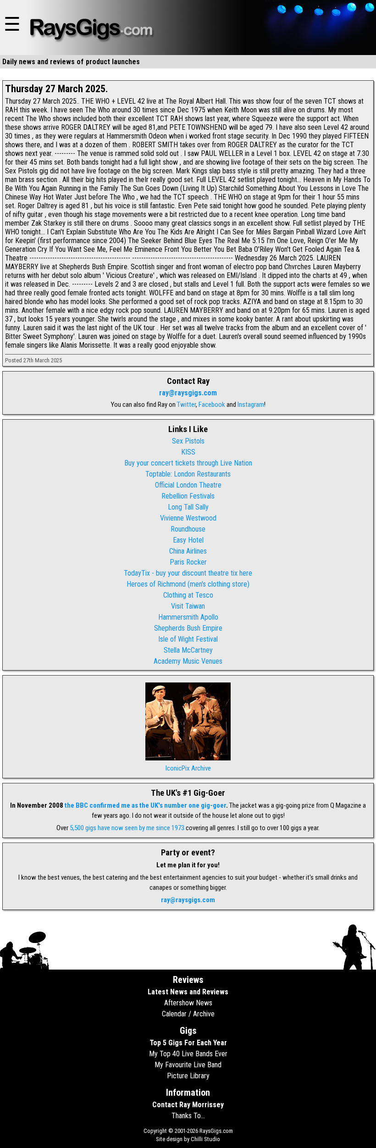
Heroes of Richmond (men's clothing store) (188, 584)
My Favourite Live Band (188, 1064)
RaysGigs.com (216, 1130)
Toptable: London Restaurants (188, 474)
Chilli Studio (205, 1139)
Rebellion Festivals (188, 496)
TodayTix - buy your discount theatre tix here (188, 573)
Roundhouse (188, 529)
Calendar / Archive (188, 1013)
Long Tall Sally (188, 507)
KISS (188, 452)
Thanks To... (188, 1115)
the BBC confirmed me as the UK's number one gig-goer (145, 805)
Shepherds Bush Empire (188, 628)
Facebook (212, 404)
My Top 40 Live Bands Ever (188, 1053)
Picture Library (188, 1075)
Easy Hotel (188, 540)
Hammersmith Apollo (188, 617)
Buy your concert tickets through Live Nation (188, 463)
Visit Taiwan (188, 606)
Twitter (186, 404)
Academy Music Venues (188, 661)
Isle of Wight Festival (188, 639)
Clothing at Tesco (188, 595)
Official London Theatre (188, 485)
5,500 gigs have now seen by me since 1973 (127, 828)
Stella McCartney (188, 650)
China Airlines (188, 551)
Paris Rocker (188, 562)
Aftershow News (188, 1002)
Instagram (251, 404)
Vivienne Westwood (188, 518)
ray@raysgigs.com (188, 392)
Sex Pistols (188, 441)
